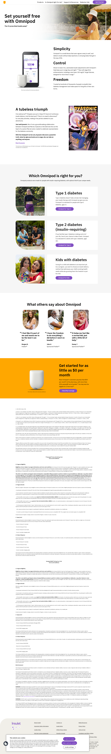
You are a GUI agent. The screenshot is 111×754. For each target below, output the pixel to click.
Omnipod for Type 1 (64, 209)
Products (40, 2)
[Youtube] (13, 729)
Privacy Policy (82, 726)
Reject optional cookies (69, 743)
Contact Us (59, 722)
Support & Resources (71, 2)
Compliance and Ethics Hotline (86, 733)
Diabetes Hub (84, 2)
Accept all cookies (69, 739)
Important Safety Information (41, 726)
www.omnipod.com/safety (28, 696)
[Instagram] (16, 727)
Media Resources (83, 722)
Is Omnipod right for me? (53, 2)
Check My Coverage (68, 391)
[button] (5, 743)
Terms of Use (82, 730)
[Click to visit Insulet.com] (18, 723)
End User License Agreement (41, 733)
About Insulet (37, 722)
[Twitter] (19, 727)
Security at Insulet (60, 733)
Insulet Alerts (59, 726)
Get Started (100, 2)
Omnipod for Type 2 (64, 245)
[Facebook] (13, 727)
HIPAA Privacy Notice (61, 730)
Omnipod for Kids (63, 278)
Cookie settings (69, 747)
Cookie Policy (37, 730)
